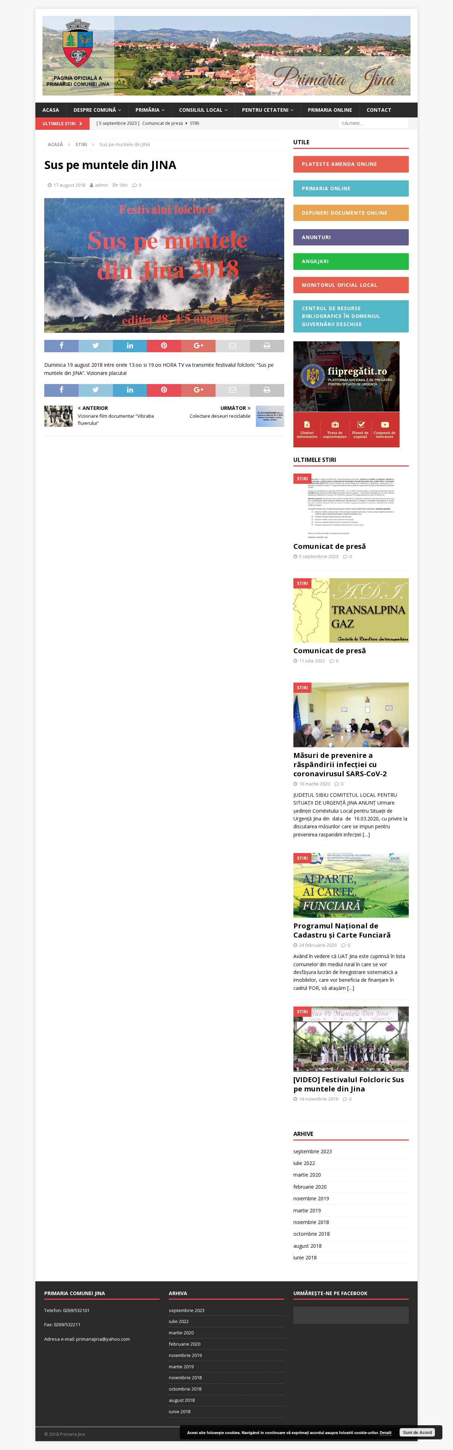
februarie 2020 (310, 1186)
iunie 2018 (305, 1257)
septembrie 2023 (312, 1151)
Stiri (124, 185)
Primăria (148, 109)
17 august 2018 (69, 185)
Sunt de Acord (417, 1432)
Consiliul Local (201, 109)
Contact (379, 109)
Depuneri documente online (345, 212)
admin (101, 185)
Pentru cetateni (265, 109)
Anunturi (316, 237)
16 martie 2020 (314, 784)
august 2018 (307, 1245)
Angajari (315, 261)
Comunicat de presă (329, 546)
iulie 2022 (304, 1163)
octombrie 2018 (311, 1233)
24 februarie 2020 (318, 945)
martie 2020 (307, 1174)
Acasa (50, 109)
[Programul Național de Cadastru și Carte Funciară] (351, 885)
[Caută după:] (373, 123)
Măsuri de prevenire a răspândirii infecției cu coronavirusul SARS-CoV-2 (339, 764)
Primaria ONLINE (326, 188)
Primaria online (330, 109)
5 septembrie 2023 (318, 556)
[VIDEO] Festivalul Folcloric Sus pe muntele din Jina (348, 1084)
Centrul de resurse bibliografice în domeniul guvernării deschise (341, 316)
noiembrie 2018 (311, 1222)
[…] (366, 834)
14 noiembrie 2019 (318, 1099)
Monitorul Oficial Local (340, 285)
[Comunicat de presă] (351, 506)
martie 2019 (307, 1210)
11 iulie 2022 (312, 660)
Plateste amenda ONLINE (339, 164)
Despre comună (95, 109)
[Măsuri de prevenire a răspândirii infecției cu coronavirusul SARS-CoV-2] (351, 715)
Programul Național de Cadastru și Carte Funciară (342, 930)
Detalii (385, 1432)
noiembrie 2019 (311, 1198)
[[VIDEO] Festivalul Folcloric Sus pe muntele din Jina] (351, 1039)
